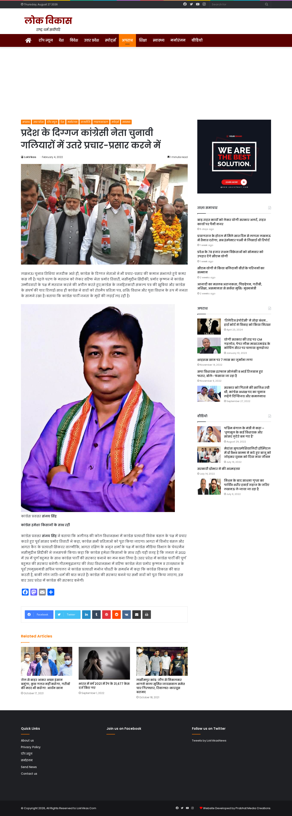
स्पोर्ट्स (110, 40)
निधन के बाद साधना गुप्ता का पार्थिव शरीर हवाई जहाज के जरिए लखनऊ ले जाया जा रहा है (246, 484)
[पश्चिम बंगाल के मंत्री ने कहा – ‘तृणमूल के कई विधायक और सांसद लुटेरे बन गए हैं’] (209, 434)
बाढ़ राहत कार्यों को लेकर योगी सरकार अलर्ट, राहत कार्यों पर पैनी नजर (231, 222)
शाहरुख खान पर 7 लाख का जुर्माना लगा (225, 360)
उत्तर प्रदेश (91, 40)
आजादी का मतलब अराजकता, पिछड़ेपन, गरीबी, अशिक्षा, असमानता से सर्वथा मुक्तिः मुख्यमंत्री (229, 286)
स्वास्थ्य (158, 40)
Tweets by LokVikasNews (209, 741)
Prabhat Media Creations (253, 808)
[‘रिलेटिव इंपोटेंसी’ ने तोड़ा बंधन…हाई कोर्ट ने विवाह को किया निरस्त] (209, 327)
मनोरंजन (178, 40)
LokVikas (30, 157)
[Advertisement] (146, 83)
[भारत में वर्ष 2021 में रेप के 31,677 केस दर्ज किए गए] (104, 663)
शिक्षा (143, 40)
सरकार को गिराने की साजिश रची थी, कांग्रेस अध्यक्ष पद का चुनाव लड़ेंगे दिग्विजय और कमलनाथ (247, 392)
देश (61, 40)
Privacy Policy (31, 747)
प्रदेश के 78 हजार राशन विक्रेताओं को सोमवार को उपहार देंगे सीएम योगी (230, 254)
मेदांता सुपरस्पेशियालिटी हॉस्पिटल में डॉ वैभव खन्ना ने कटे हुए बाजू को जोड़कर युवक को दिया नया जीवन (247, 452)
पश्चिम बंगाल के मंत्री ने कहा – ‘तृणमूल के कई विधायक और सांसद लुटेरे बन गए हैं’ (244, 432)
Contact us (29, 774)
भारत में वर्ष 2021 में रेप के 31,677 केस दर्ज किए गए (104, 686)
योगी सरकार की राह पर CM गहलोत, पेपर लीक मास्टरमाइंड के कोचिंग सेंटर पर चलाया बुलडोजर (247, 343)
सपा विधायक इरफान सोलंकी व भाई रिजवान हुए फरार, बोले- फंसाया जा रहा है (230, 373)
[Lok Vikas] (47, 23)
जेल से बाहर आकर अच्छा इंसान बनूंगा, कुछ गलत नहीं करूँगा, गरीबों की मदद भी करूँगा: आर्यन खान (45, 684)
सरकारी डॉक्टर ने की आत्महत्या (218, 469)
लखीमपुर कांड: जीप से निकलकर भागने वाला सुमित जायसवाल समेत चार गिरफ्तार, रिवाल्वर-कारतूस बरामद (160, 686)
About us (27, 741)
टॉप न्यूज (46, 40)
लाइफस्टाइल (101, 122)
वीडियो (197, 40)
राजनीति (85, 122)
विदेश (74, 40)
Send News (29, 767)
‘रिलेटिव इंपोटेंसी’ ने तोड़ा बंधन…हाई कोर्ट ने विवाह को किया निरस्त (247, 322)
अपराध (127, 40)
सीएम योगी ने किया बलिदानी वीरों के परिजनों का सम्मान (230, 270)
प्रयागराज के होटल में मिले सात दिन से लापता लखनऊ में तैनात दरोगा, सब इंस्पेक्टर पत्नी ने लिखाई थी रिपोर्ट (234, 238)
